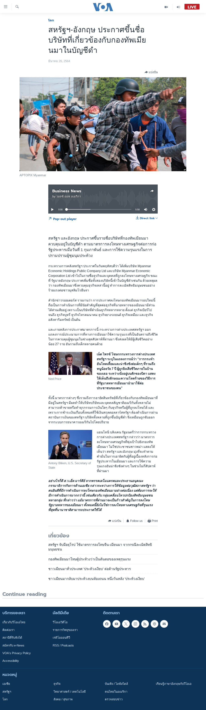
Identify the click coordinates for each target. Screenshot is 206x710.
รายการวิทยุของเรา (65, 630)
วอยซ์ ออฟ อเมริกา (68, 196)
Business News (66, 191)
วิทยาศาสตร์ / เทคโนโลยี (70, 691)
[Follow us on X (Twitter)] (126, 624)
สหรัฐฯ (6, 691)
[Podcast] (154, 624)
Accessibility (10, 661)
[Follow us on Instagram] (135, 624)
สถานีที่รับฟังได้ (12, 637)
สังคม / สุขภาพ (63, 699)
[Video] (166, 7)
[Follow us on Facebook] (107, 624)
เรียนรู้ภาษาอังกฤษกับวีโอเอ (174, 684)
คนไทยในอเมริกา (116, 691)
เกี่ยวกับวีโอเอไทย (13, 622)
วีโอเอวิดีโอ (60, 622)
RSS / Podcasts (63, 645)
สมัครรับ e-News (13, 645)
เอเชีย (6, 684)
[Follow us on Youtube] (116, 624)
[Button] (151, 72)
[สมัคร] (164, 624)
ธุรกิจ (57, 684)
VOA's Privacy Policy (16, 653)
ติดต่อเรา (8, 630)
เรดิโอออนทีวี (61, 637)
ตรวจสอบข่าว (114, 699)
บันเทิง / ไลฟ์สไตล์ (116, 684)
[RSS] (145, 624)
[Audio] (178, 7)
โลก (51, 20)
